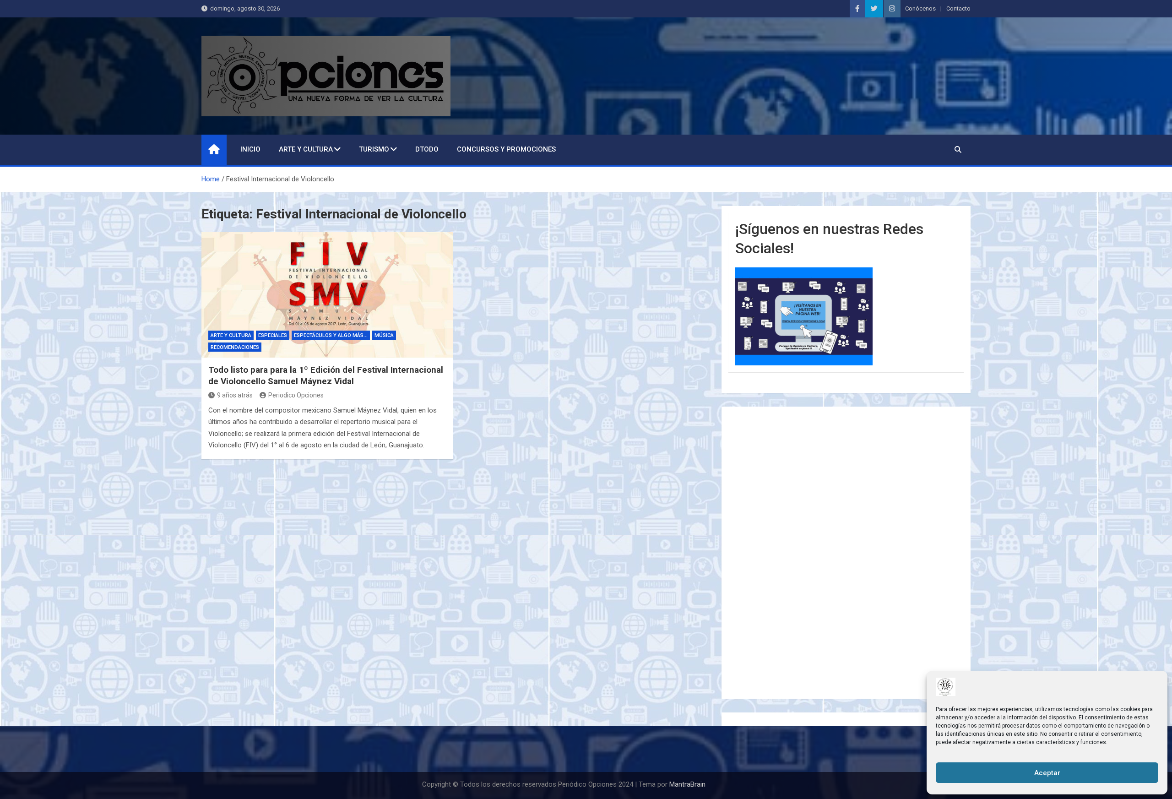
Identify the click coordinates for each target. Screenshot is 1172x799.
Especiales (272, 335)
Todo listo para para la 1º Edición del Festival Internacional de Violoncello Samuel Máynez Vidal (325, 375)
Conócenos (920, 8)
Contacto (958, 8)
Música (384, 335)
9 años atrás (235, 395)
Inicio (250, 149)
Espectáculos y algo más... (331, 335)
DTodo (427, 149)
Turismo (374, 149)
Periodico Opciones (296, 395)
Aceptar (1047, 773)
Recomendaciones (235, 347)
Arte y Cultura (306, 149)
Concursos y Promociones (506, 149)
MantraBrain (687, 784)
